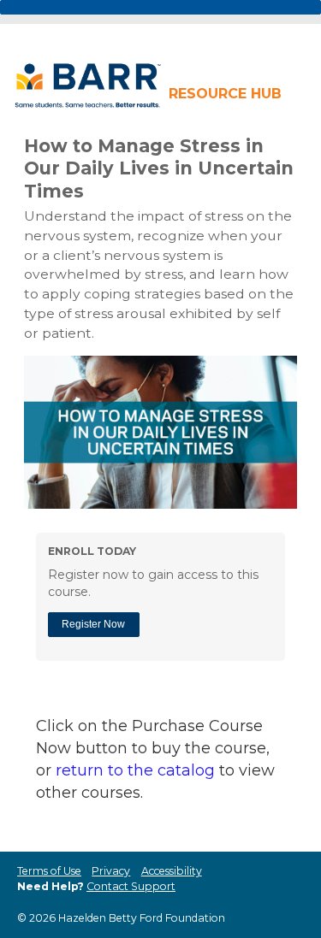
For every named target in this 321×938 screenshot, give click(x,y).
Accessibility (171, 870)
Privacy (111, 870)
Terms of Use (49, 870)
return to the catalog (135, 770)
